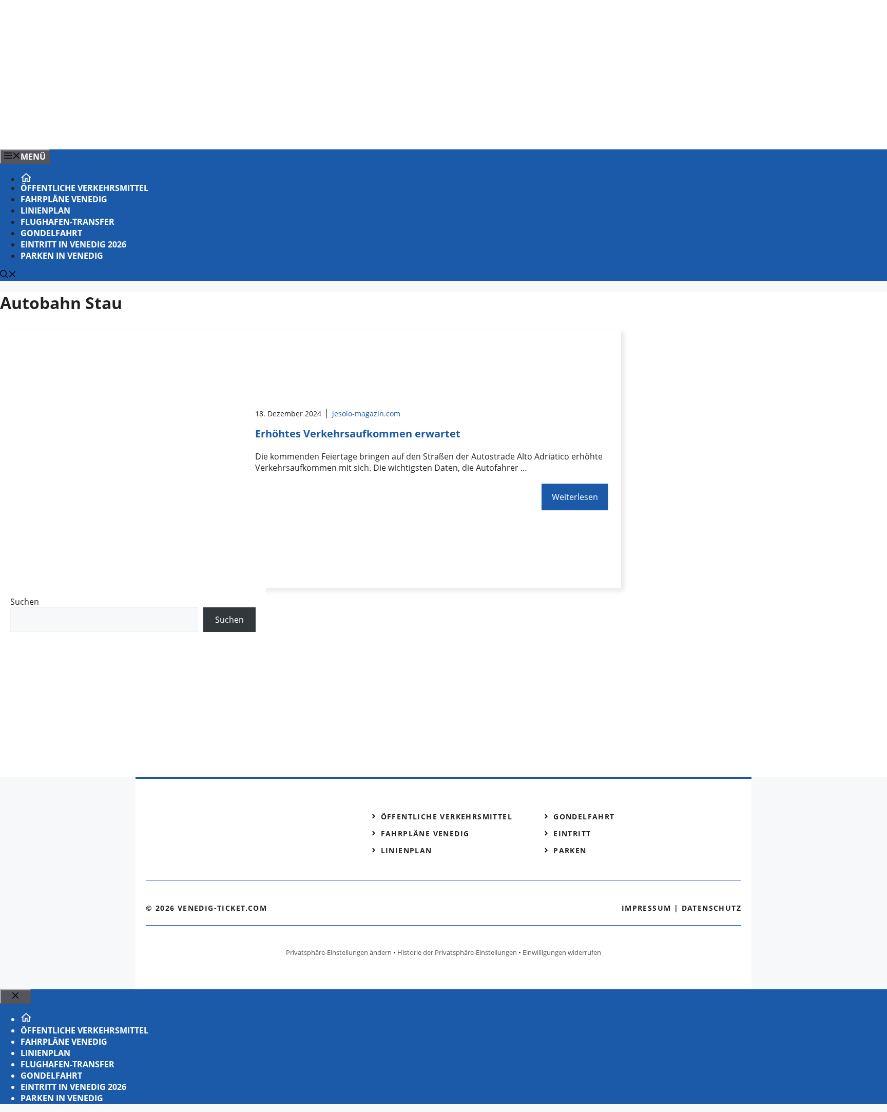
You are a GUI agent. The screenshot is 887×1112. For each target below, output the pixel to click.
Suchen (24, 601)
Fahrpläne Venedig (64, 199)
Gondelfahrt (51, 233)
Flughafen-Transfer (67, 221)
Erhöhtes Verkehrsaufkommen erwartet (357, 433)
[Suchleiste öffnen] (8, 275)
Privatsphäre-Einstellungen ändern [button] (339, 952)
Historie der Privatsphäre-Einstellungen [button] (457, 952)
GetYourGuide (85, 653)
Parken (569, 850)
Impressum (646, 908)
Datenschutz (711, 908)
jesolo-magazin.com (366, 413)
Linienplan (45, 210)
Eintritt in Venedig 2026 (73, 244)
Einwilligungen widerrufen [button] (562, 952)
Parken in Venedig (62, 255)
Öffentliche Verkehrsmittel (84, 188)
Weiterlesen (575, 497)
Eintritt (572, 833)
